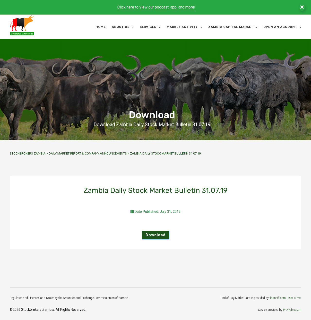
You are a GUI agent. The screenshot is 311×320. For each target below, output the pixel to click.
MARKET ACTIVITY (182, 27)
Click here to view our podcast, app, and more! (156, 7)
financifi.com (277, 298)
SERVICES (148, 27)
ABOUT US (120, 27)
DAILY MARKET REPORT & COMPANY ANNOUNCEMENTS (88, 153)
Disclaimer (294, 298)
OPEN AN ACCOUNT (280, 27)
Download (155, 235)
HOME (100, 27)
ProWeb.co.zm (292, 310)
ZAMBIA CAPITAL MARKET (230, 27)
